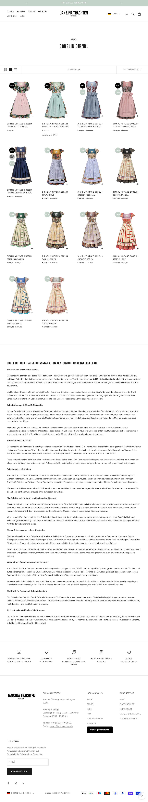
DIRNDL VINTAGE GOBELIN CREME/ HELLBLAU (90, 193)
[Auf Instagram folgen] (15, 783)
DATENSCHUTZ (127, 704)
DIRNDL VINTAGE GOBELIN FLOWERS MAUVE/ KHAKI (125, 125)
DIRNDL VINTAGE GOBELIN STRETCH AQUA (20, 322)
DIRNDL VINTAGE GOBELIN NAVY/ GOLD (55, 193)
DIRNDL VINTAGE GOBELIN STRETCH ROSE (55, 322)
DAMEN (10, 12)
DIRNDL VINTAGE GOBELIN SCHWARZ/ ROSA (125, 193)
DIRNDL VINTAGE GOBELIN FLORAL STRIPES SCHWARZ (20, 191)
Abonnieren (19, 771)
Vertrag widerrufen (100, 729)
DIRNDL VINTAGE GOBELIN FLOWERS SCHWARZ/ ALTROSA (20, 126)
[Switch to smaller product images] (10, 70)
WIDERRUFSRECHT (129, 718)
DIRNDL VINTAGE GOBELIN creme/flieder (90, 257)
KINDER (31, 12)
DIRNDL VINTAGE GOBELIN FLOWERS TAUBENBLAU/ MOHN (90, 126)
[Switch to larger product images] (5, 70)
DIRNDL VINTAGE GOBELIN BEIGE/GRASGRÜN (20, 257)
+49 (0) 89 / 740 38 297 (61, 722)
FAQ (89, 713)
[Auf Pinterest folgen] (23, 783)
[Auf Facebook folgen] (8, 783)
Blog (22, 16)
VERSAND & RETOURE (130, 713)
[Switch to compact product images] (15, 70)
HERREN (21, 12)
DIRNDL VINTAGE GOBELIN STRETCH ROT (125, 257)
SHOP (89, 699)
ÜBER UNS (12, 16)
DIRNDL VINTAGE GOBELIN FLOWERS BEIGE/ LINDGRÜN (55, 125)
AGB (122, 699)
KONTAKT (91, 723)
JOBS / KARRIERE (95, 718)
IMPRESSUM (126, 709)
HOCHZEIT (43, 12)
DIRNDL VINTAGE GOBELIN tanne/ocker (55, 257)
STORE (90, 704)
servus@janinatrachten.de (61, 726)
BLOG (89, 709)
